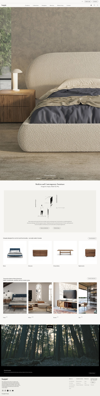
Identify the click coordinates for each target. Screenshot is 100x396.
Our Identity (71, 381)
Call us (93, 382)
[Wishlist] (94, 5)
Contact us (78, 383)
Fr (82, 1)
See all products (92, 238)
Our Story (71, 383)
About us (52, 5)
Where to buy (60, 5)
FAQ (85, 383)
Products (27, 5)
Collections (36, 5)
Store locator (7, 370)
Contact (69, 5)
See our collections (44, 228)
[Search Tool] (97, 5)
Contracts (95, 1)
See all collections (92, 278)
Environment (71, 386)
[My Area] (91, 5)
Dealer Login (87, 1)
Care (70, 388)
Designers (44, 5)
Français (92, 384)
